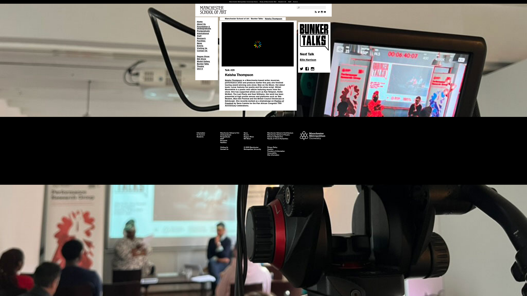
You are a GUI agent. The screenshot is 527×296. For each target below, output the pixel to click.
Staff (289, 2)
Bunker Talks (203, 64)
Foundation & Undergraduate (204, 27)
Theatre (200, 66)
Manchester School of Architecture (280, 133)
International (203, 33)
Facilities (201, 41)
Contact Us (202, 51)
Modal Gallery (203, 61)
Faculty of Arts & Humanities (277, 139)
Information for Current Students (201, 135)
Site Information (273, 155)
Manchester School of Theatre (278, 135)
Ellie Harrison (308, 59)
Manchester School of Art (214, 10)
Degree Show (203, 56)
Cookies (270, 149)
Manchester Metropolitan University (312, 136)
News (199, 43)
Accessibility (272, 153)
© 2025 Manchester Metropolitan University (252, 148)
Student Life (282, 2)
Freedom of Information (276, 151)
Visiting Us (202, 48)
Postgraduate (203, 31)
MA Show (201, 59)
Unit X (200, 69)
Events (200, 46)
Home (200, 22)
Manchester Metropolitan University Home (243, 2)
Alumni (295, 2)
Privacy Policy (272, 147)
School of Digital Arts (275, 137)
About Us (201, 24)
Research (201, 38)
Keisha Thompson (233, 80)
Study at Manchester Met (268, 2)
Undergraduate (225, 135)
